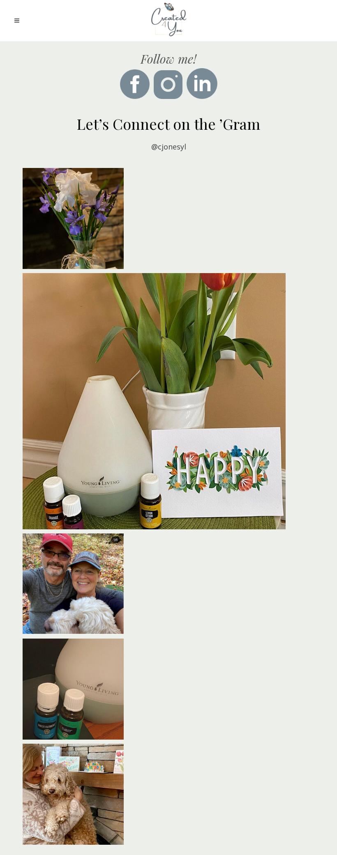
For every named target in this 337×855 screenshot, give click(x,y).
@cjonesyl (168, 147)
